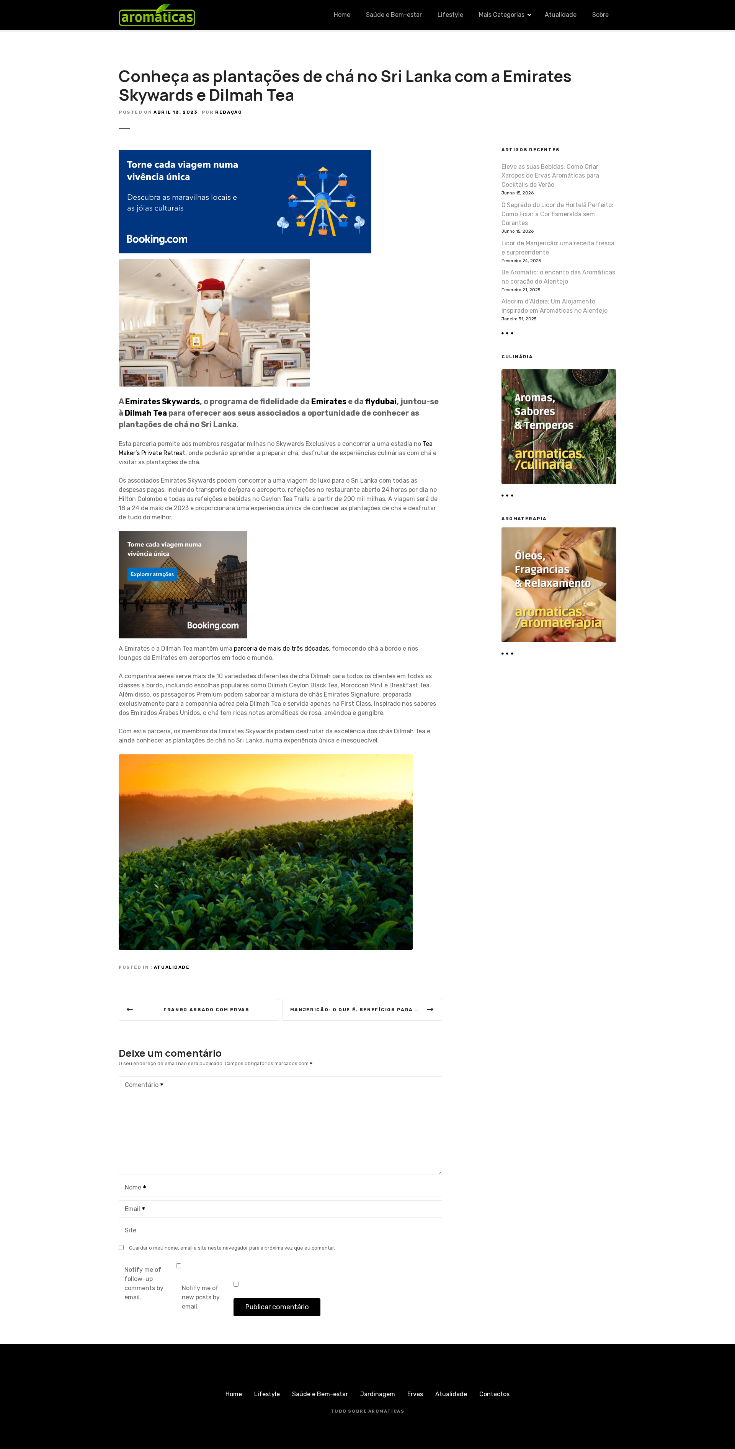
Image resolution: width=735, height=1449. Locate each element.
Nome (131, 1188)
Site (130, 1230)
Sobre (600, 14)
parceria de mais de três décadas (281, 648)
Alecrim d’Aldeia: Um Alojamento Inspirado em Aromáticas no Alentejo (554, 306)
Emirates (329, 401)
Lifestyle (450, 14)
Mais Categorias (501, 14)
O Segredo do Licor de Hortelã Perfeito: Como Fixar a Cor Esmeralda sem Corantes (557, 214)
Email (130, 1209)
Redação (228, 112)
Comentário (139, 1085)
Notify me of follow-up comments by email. (143, 1283)
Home (342, 14)
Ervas (415, 1394)
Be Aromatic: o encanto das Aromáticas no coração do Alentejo (558, 277)
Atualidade (561, 14)
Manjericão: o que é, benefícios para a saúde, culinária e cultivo (366, 1009)
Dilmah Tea (146, 413)
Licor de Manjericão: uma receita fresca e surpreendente (557, 248)
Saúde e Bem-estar (394, 14)
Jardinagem (377, 1394)
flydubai (381, 401)
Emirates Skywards (162, 401)
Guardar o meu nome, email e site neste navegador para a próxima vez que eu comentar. (232, 1248)
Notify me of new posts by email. (201, 1297)
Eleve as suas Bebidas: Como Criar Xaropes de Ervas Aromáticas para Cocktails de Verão (550, 176)
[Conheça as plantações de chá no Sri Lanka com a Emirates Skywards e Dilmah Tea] (214, 263)
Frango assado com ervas (206, 1009)
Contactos (494, 1394)
